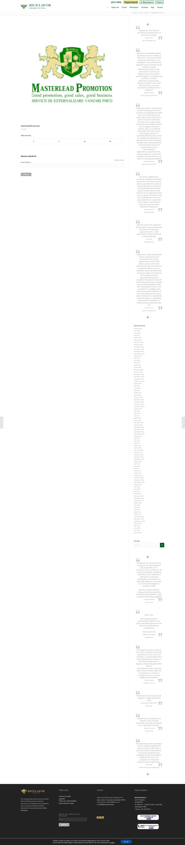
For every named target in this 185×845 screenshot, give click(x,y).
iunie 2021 (137, 466)
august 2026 (138, 329)
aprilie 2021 (137, 471)
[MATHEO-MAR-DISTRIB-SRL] (183, 422)
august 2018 (138, 523)
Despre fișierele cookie (66, 803)
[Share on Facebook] (33, 141)
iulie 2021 (137, 464)
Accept (126, 842)
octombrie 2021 (139, 457)
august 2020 (138, 484)
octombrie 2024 (139, 379)
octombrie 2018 (139, 519)
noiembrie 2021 (139, 455)
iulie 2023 (137, 411)
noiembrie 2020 (139, 478)
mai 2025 (136, 363)
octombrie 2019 (139, 501)
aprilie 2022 (137, 446)
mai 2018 (136, 530)
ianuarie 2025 (138, 372)
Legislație (62, 799)
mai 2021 (136, 468)
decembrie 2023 (139, 400)
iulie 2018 (137, 526)
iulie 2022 (137, 439)
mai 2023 (136, 416)
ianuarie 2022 (138, 452)
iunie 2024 (137, 388)
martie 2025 (137, 367)
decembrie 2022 (139, 427)
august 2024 (138, 383)
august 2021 (138, 462)
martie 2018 (137, 533)
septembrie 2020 (139, 482)
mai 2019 (136, 510)
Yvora (159, 2)
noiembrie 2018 (139, 517)
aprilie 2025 (137, 365)
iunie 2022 (137, 441)
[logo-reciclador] (36, 7)
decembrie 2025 (139, 347)
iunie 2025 (137, 361)
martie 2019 (137, 514)
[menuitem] (116, 2)
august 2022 (138, 436)
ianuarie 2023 (138, 425)
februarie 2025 (138, 370)
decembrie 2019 (139, 498)
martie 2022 (137, 448)
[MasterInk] (1, 422)
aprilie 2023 (137, 418)
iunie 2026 (137, 333)
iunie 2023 (137, 413)
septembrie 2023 (139, 406)
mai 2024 (136, 390)
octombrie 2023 (139, 404)
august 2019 (138, 503)
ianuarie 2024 (138, 397)
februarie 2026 (138, 342)
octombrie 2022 (139, 432)
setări (112, 843)
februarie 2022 (138, 450)
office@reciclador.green (106, 804)
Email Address (26, 162)
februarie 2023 (138, 423)
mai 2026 (136, 335)
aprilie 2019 (137, 512)
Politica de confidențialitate (67, 801)
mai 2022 (136, 443)
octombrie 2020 (139, 480)
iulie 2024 (137, 386)
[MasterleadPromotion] (72, 72)
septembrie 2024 (139, 381)
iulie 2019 (137, 505)
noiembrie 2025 (139, 349)
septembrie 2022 (139, 434)
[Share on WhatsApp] (59, 141)
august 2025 (138, 356)
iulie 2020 (137, 487)
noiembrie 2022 (139, 429)
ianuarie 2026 (138, 345)
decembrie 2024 (139, 374)
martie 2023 (137, 420)
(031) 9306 (116, 2)
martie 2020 (137, 494)
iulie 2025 (137, 358)
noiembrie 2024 (139, 377)
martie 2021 (137, 473)
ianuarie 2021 (138, 475)
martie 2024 (137, 395)
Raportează (131, 2)
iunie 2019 (137, 507)
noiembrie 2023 (139, 402)
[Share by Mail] (110, 141)
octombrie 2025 (139, 351)
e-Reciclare (147, 2)
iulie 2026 (137, 331)
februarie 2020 (138, 496)
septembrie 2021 (139, 459)
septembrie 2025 (139, 354)
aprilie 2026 (137, 338)
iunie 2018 (137, 528)
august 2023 (138, 409)
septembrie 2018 (139, 521)
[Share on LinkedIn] (84, 141)
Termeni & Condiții (65, 796)
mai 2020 (136, 491)
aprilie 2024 (137, 393)
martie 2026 (137, 340)
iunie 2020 (137, 489)
